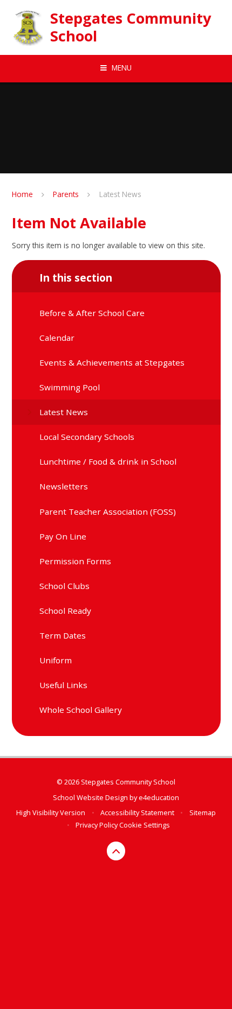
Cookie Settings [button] (144, 825)
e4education (159, 797)
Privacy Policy (97, 825)
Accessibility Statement (137, 812)
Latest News (120, 194)
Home (22, 194)
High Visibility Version (50, 812)
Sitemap (202, 812)
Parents (66, 194)
